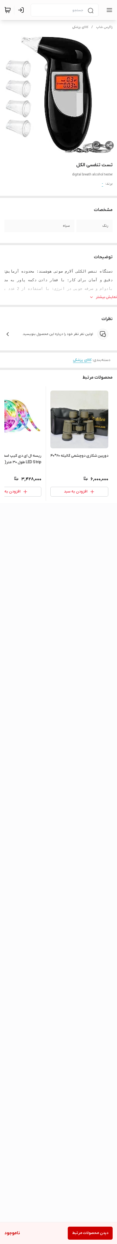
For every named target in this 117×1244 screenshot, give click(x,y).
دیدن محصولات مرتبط (90, 1233)
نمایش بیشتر (106, 297)
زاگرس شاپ (104, 27)
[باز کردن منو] (108, 10)
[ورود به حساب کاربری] (22, 10)
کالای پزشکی (80, 27)
